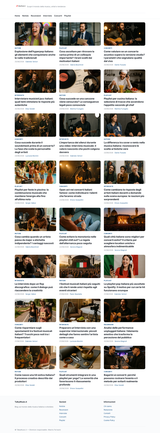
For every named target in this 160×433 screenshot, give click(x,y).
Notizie (25, 16)
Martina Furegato (77, 109)
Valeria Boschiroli (76, 65)
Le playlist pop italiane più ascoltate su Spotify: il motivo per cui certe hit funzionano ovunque (124, 287)
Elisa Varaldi (30, 109)
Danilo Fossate (120, 65)
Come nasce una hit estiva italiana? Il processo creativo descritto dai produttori (35, 378)
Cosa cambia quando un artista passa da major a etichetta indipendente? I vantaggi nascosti (34, 240)
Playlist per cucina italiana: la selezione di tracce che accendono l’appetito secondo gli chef (124, 101)
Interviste (47, 16)
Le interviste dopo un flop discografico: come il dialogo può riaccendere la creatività (34, 287)
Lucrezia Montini (32, 156)
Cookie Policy (109, 420)
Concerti (58, 16)
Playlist (67, 16)
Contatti (107, 413)
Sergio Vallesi (31, 203)
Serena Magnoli (76, 247)
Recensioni (36, 16)
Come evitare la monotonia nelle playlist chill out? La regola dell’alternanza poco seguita (77, 240)
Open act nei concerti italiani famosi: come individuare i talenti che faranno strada (78, 193)
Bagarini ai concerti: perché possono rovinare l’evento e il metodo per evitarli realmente (121, 378)
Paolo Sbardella (76, 294)
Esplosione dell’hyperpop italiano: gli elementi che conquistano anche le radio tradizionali (35, 54)
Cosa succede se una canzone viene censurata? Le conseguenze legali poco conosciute (79, 101)
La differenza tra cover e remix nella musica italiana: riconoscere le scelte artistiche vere (124, 145)
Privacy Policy (109, 417)
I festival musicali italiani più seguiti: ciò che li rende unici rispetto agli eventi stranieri (79, 287)
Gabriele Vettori (32, 62)
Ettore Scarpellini (76, 200)
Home (17, 16)
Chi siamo (108, 406)
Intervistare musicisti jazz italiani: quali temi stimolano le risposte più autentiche (35, 101)
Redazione (108, 410)
